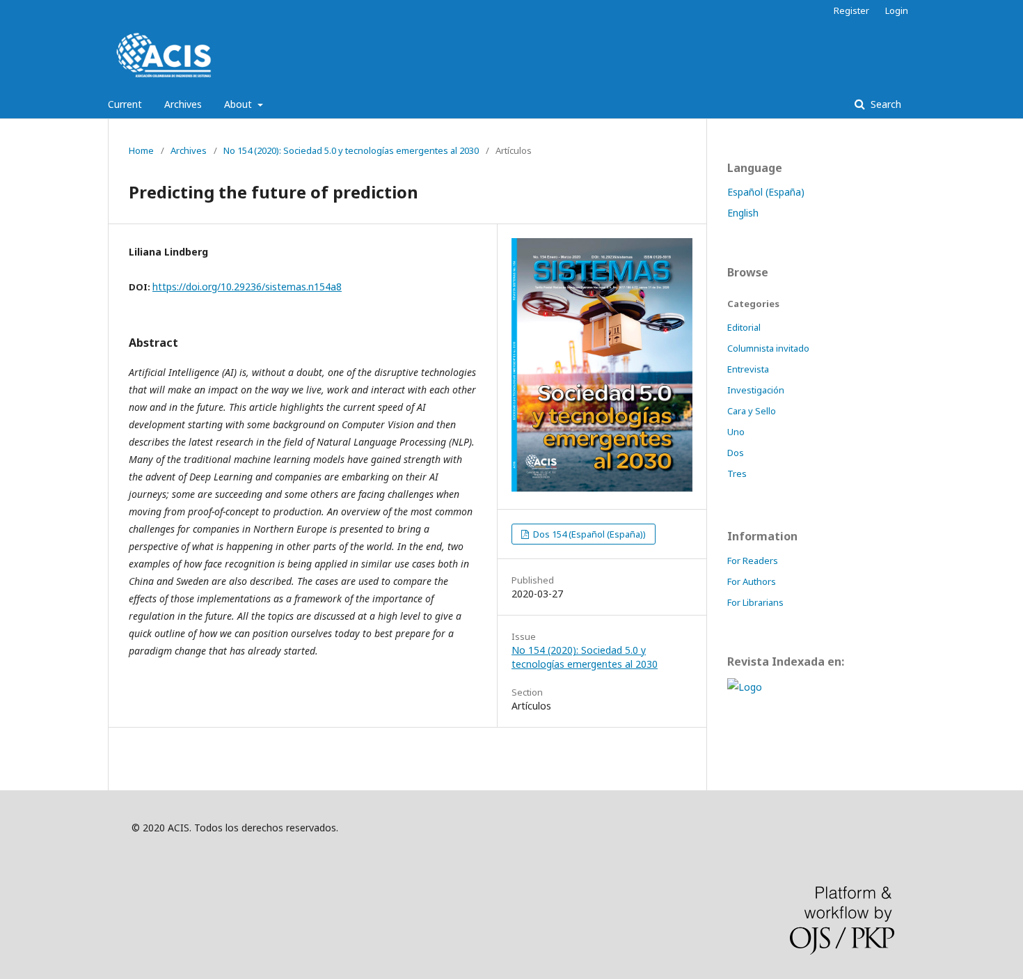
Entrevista (748, 369)
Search (884, 104)
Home (141, 150)
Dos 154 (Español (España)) (588, 534)
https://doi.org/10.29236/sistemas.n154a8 (247, 286)
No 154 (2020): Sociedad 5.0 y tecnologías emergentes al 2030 (351, 150)
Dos (735, 452)
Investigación (755, 390)
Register (851, 10)
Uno (736, 431)
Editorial (744, 327)
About (239, 104)
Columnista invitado (768, 348)
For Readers (752, 560)
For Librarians (755, 602)
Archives (183, 104)
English (743, 212)
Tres (737, 473)
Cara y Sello (751, 411)
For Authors (751, 581)
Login (896, 10)
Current (125, 104)
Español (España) (765, 191)
